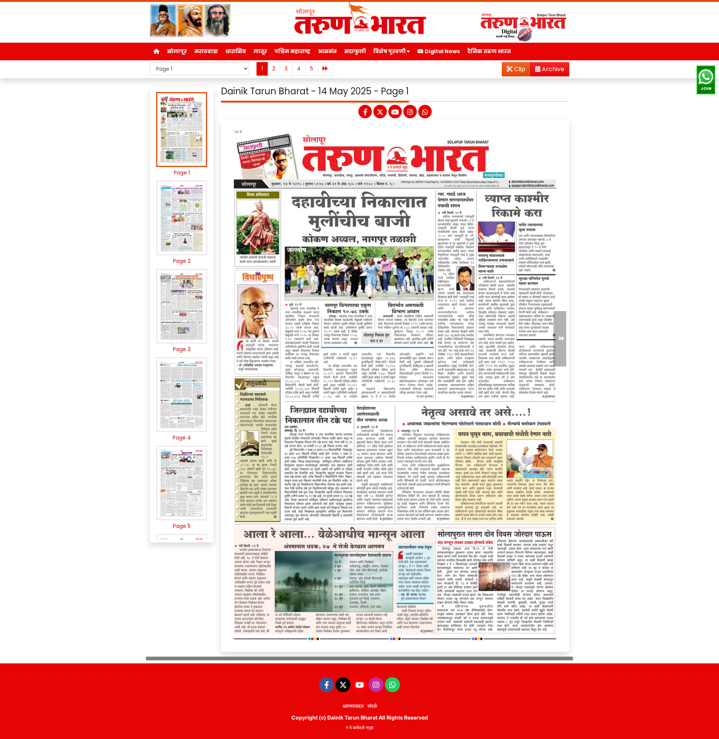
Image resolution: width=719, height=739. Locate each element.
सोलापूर (177, 51)
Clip (519, 69)
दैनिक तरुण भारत (489, 51)
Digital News (442, 51)
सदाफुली (355, 51)
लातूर (260, 51)
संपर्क (372, 706)
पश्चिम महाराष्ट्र (292, 51)
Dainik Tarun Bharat (352, 717)
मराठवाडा (206, 51)
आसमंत (327, 51)
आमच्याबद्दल (353, 706)
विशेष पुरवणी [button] (390, 51)
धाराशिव (235, 51)
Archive (552, 69)
